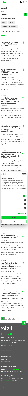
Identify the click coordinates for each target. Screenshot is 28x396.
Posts (3, 22)
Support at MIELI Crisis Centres (9, 363)
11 (13, 318)
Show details (21, 213)
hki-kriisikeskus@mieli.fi (7, 376)
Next (18, 318)
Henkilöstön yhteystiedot (9, 26)
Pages (11, 22)
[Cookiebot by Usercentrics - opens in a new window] (21, 174)
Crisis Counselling (5, 361)
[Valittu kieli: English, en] (21, 2)
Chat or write (4, 359)
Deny (14, 221)
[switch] (25, 200)
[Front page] (4, 2)
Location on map (5, 342)
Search (2, 11)
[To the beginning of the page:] (24, 323)
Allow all (14, 217)
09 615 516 (9, 345)
